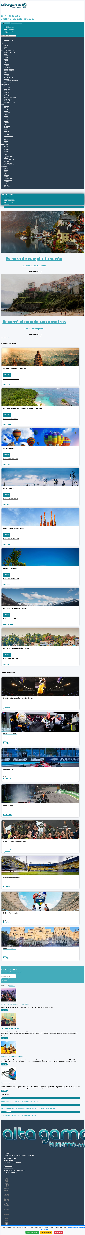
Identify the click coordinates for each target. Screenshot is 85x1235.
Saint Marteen (8, 99)
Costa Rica (7, 87)
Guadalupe (7, 67)
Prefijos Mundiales (34, 1101)
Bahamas (6, 55)
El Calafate (18, 1115)
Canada (6, 154)
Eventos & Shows (9, 27)
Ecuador (6, 176)
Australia (6, 161)
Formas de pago (8, 1168)
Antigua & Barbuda (9, 52)
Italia (5, 129)
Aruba (5, 54)
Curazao (6, 64)
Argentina (6, 168)
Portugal (6, 134)
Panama (6, 94)
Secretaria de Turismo (49, 1108)
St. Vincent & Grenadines (11, 80)
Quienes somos (8, 1166)
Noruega (6, 131)
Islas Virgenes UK (9, 69)
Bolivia (6, 170)
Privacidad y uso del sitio (10, 1172)
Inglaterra (7, 126)
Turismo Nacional (31, 1115)
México (6, 158)
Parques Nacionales (37, 1108)
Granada (6, 65)
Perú (5, 183)
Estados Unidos (8, 156)
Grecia (6, 121)
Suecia (6, 139)
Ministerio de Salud (25, 1108)
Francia (6, 119)
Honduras (7, 92)
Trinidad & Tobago (9, 102)
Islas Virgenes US (9, 70)
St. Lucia (6, 79)
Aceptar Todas (32, 1232)
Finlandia (6, 117)
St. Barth (6, 75)
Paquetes (7, 26)
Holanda (6, 122)
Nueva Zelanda (8, 163)
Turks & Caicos (8, 82)
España (6, 116)
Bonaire (6, 59)
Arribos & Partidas (6, 1101)
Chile (5, 173)
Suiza (5, 142)
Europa (24, 1115)
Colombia (6, 175)
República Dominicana (10, 97)
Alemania (6, 106)
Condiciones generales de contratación (14, 1170)
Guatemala (7, 91)
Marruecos (7, 45)
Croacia (6, 111)
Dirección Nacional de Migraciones (10, 1108)
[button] (3, 338)
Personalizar (46, 1232)
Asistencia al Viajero (9, 29)
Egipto (6, 146)
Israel (5, 148)
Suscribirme (5, 980)
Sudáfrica (6, 47)
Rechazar (58, 1232)
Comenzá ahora (34, 271)
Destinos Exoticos (10, 1115)
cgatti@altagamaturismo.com (17, 18)
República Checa (8, 136)
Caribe (3, 1115)
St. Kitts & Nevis (8, 77)
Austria (6, 107)
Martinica (6, 74)
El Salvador (7, 89)
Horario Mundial (24, 1101)
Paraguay (6, 181)
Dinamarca (7, 112)
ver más (12, 986)
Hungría (6, 124)
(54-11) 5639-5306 (10, 15)
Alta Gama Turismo (16, 23)
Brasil (5, 171)
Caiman (6, 60)
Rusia (5, 137)
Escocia (6, 114)
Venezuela (7, 186)
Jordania (6, 149)
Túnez (6, 49)
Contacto (6, 32)
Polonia (6, 132)
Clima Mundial (16, 1101)
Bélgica (6, 109)
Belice (5, 86)
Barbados (7, 57)
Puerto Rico (7, 96)
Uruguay (6, 185)
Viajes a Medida (8, 31)
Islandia (6, 127)
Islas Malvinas (8, 180)
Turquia (6, 151)
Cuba (5, 62)
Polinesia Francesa (9, 165)
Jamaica (6, 72)
